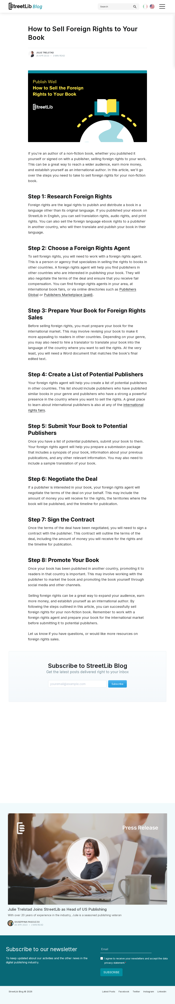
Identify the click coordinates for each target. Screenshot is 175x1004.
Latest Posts (108, 991)
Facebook (124, 991)
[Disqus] (87, 753)
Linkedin (161, 991)
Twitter (136, 991)
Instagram (148, 991)
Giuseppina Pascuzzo (27, 922)
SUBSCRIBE (111, 972)
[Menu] (162, 6)
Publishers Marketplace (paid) (68, 295)
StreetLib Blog (16, 991)
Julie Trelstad (45, 52)
